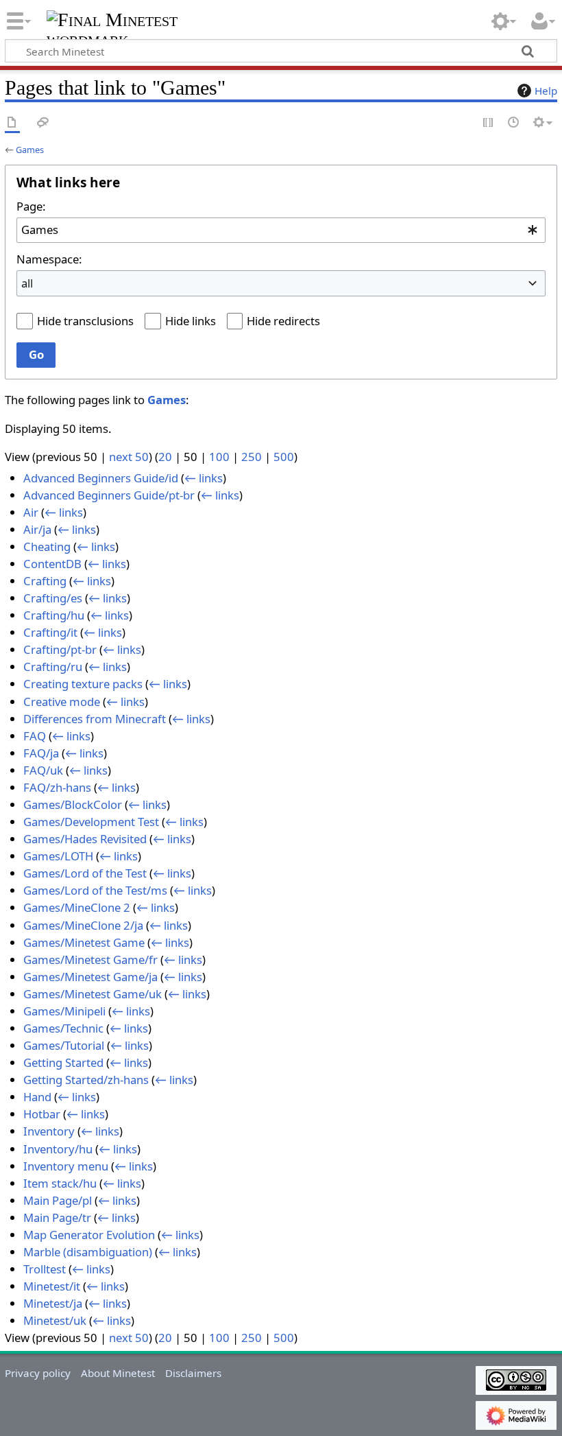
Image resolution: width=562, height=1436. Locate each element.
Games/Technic (63, 1028)
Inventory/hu (58, 1149)
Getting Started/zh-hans (86, 1079)
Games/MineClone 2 (76, 907)
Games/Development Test (91, 821)
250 (251, 456)
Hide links (190, 321)
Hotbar (41, 1114)
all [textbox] (27, 283)
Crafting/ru (52, 666)
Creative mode (61, 701)
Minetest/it (51, 1286)
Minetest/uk (54, 1320)
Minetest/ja (52, 1303)
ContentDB (52, 564)
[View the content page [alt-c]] (12, 123)
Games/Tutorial (63, 1045)
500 (283, 456)
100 (219, 456)
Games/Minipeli (64, 1011)
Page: (30, 206)
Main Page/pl (57, 1200)
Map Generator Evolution (89, 1235)
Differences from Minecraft (94, 719)
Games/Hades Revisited (85, 839)
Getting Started (63, 1062)
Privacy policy (38, 1373)
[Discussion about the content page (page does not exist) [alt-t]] (43, 123)
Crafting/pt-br (60, 649)
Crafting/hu (53, 615)
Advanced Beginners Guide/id (100, 478)
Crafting (44, 581)
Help (546, 90)
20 (165, 456)
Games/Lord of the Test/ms (95, 890)
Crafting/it (50, 632)
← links (203, 478)
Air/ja (37, 529)
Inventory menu (65, 1166)
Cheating (47, 546)
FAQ (34, 736)
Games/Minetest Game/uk (92, 994)
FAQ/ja (41, 753)
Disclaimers (193, 1373)
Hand (37, 1097)
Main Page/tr (57, 1217)
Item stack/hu (60, 1183)
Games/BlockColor (72, 804)
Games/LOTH (58, 856)
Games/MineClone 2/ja (83, 925)
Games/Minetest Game (84, 942)
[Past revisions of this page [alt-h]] (514, 123)
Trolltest (44, 1269)
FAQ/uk (43, 770)
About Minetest (118, 1373)
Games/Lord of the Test (85, 873)
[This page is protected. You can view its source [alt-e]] (488, 123)
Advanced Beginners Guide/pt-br (109, 495)
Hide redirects (283, 321)
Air (30, 512)
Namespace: (49, 259)
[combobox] (281, 230)
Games (30, 149)
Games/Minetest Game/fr (90, 959)
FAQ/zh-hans (57, 787)
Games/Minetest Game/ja (90, 977)
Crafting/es (52, 598)
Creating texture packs (83, 684)
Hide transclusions (85, 321)
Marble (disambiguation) (87, 1252)
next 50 (129, 456)
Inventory (49, 1131)
